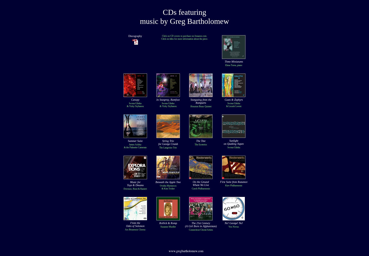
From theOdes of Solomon (135, 225)
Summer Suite (135, 141)
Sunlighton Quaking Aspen (234, 142)
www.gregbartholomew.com (186, 251)
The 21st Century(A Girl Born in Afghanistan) (201, 225)
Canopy (135, 99)
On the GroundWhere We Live (201, 184)
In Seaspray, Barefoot (168, 99)
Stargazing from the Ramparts (200, 101)
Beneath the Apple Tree (168, 182)
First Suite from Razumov (234, 182)
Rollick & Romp (168, 223)
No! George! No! (234, 223)
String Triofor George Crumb (168, 143)
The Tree (200, 141)
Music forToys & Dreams (135, 184)
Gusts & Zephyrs (234, 99)
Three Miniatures (234, 61)
